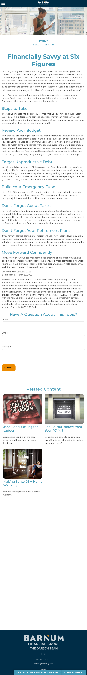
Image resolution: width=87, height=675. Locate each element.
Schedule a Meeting (73, 672)
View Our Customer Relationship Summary (37, 672)
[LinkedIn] (45, 653)
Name (5, 319)
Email (5, 333)
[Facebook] (41, 653)
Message (6, 346)
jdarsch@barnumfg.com (43, 664)
